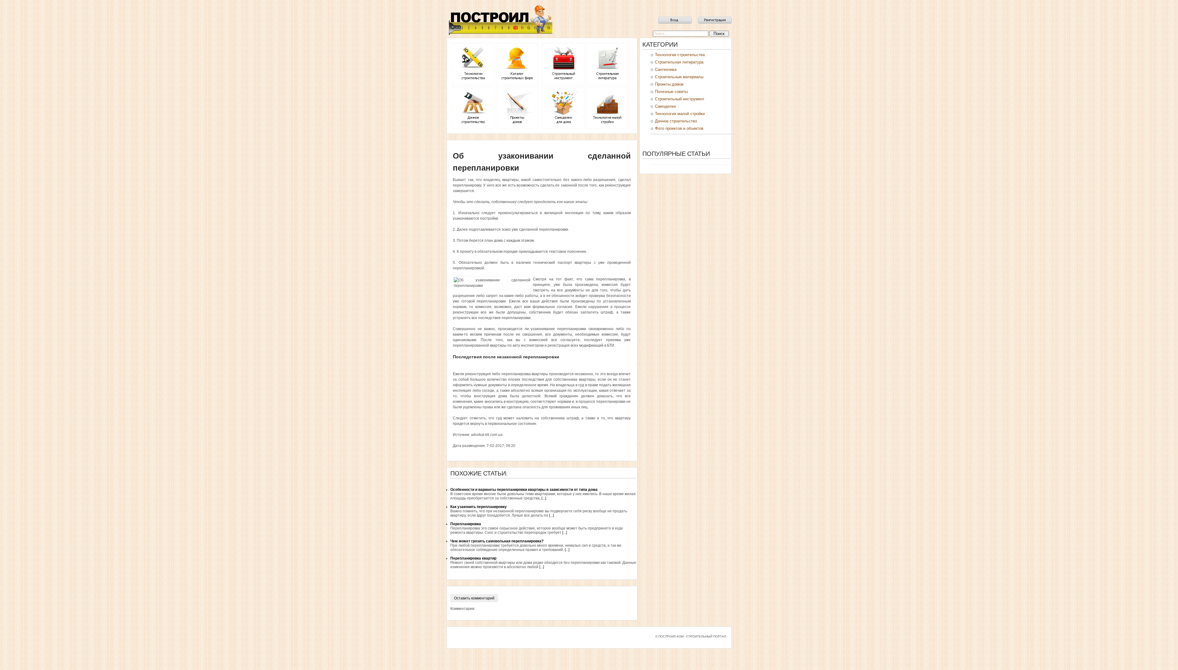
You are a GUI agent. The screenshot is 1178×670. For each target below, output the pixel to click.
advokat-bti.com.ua (486, 435)
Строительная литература (679, 62)
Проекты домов (669, 84)
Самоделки (665, 106)
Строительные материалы (679, 77)
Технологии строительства (680, 54)
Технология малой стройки (680, 113)
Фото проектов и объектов (679, 128)
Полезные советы (671, 91)
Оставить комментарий (474, 598)
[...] (543, 498)
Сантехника (665, 69)
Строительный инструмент (679, 99)
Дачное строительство (676, 121)
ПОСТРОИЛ (500, 20)
